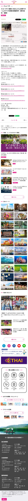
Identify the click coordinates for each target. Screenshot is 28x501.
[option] (3, 404)
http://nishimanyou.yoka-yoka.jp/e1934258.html (12, 95)
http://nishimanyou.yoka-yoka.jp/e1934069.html (12, 90)
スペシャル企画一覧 (14, 412)
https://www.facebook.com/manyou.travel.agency (13, 100)
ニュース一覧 (14, 120)
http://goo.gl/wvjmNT (6, 68)
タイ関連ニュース (8, 126)
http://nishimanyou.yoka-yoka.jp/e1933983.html (12, 86)
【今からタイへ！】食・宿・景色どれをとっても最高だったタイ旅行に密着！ (20, 330)
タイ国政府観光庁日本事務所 (13, 437)
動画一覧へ (14, 339)
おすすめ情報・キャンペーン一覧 (14, 399)
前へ (3, 120)
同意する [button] (4, 499)
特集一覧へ (14, 197)
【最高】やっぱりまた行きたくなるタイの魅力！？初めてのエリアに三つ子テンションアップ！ (13, 314)
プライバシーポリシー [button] (7, 496)
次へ (25, 120)
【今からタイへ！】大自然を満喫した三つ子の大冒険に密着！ (20, 320)
